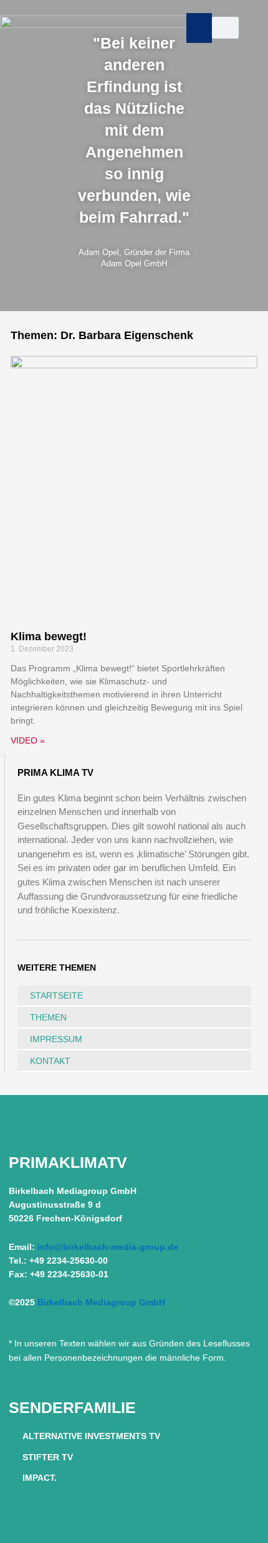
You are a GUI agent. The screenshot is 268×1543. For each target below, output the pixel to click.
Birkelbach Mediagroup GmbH (101, 1302)
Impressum (56, 1039)
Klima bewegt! (49, 636)
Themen (48, 1017)
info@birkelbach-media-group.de (107, 1247)
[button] (199, 28)
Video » (28, 740)
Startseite (56, 995)
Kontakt (50, 1061)
